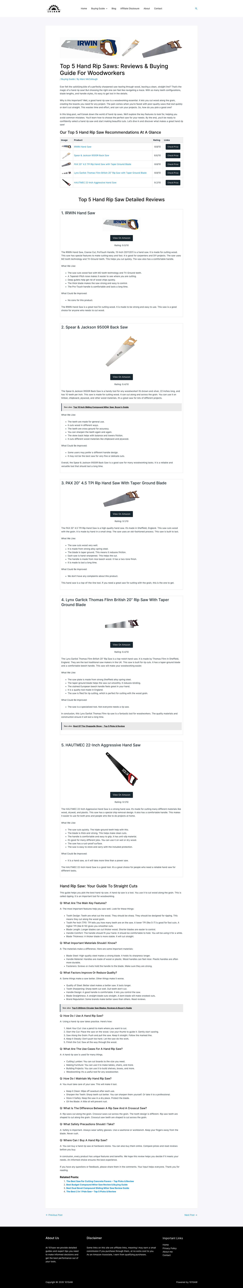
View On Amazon (121, 238)
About (147, 8)
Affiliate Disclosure (129, 8)
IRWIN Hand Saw (82, 146)
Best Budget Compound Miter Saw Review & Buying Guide (97, 1184)
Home (84, 8)
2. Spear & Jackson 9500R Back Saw (94, 327)
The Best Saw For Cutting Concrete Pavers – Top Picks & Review (100, 1181)
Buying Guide (98, 8)
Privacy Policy (170, 1248)
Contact (158, 8)
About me (168, 1251)
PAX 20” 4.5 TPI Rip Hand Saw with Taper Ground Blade (102, 164)
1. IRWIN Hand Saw (78, 213)
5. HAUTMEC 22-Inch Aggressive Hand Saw (101, 745)
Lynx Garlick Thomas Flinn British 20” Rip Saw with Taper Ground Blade (110, 173)
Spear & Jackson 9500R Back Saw (91, 155)
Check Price (173, 147)
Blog (114, 8)
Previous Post (54, 1215)
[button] (106, 8)
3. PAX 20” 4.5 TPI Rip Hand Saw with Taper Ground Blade (114, 483)
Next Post (191, 1215)
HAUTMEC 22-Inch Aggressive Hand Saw (95, 182)
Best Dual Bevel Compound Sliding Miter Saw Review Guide (97, 1188)
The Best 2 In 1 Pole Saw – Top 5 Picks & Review (91, 1191)
